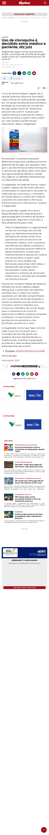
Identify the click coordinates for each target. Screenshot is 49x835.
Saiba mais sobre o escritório (24, 587)
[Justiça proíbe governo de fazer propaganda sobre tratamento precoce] (9, 515)
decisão (13, 355)
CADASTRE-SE (41, 555)
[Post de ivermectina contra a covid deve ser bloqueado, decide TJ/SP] (9, 448)
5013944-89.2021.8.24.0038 (30, 351)
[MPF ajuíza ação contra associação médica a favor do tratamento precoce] (9, 498)
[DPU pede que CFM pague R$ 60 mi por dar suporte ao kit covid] (9, 481)
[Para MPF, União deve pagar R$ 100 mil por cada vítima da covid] (9, 465)
